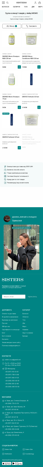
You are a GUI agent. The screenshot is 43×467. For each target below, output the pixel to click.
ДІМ (33, 7)
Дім (23, 323)
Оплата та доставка (9, 313)
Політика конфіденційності (11, 345)
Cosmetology (29, 454)
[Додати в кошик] (19, 67)
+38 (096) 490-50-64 (12, 386)
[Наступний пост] (36, 247)
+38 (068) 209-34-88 (12, 429)
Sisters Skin (29, 449)
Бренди (25, 336)
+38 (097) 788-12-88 (12, 374)
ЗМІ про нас (6, 326)
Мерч (24, 326)
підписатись (32, 297)
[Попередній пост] (6, 247)
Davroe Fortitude (32, 94)
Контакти (5, 339)
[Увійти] (35, 2)
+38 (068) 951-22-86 (12, 383)
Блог (3, 333)
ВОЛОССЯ (5, 7)
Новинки (25, 329)
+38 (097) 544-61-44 (12, 423)
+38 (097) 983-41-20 (12, 377)
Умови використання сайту (11, 342)
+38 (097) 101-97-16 (11, 417)
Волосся (25, 313)
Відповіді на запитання (10, 320)
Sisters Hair (8, 449)
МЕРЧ (40, 7)
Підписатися (17, 220)
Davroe (24, 94)
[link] (39, 2)
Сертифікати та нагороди (11, 329)
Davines (4, 53)
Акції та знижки (27, 333)
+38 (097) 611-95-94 (11, 409)
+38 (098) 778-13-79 (12, 403)
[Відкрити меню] (3, 2)
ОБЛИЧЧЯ (16, 7)
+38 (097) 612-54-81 (11, 372)
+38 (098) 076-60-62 (12, 435)
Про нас (5, 323)
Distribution (8, 454)
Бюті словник (6, 336)
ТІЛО (26, 7)
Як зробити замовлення (10, 317)
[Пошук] (7, 2)
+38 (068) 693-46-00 (12, 381)
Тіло (23, 320)
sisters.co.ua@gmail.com (13, 359)
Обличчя (25, 317)
